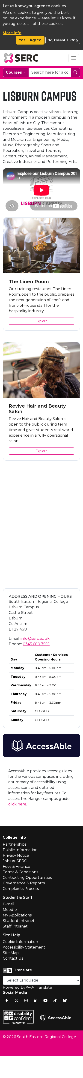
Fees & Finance (16, 866)
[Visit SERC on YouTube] (45, 1000)
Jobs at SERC (15, 861)
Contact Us (13, 958)
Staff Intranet (15, 926)
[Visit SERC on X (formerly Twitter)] (16, 1000)
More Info (12, 33)
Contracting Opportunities (27, 877)
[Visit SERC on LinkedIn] (36, 1000)
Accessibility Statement (24, 947)
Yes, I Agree (30, 40)
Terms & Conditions (20, 872)
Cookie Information (20, 942)
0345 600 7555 (36, 644)
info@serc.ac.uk (35, 638)
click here (17, 804)
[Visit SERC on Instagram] (26, 1000)
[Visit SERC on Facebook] (7, 1000)
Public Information (20, 850)
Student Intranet (19, 921)
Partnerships (14, 844)
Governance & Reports (24, 883)
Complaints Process (21, 888)
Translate (43, 987)
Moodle (10, 909)
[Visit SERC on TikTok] (55, 1000)
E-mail (8, 904)
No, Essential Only (62, 40)
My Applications (17, 915)
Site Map (11, 953)
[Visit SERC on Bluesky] (65, 1000)
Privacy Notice (16, 855)
